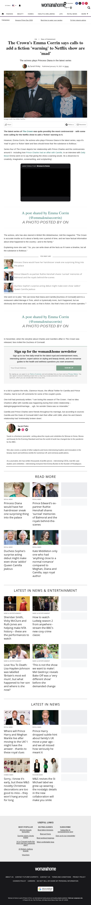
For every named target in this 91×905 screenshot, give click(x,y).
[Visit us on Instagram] (83, 3)
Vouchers (25, 855)
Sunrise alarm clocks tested (25, 837)
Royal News (72, 14)
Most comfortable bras (45, 842)
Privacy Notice (73, 374)
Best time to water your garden (51, 20)
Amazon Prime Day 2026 (24, 20)
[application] (45, 182)
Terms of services (36, 374)
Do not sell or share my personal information (57, 881)
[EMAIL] (27, 429)
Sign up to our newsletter (65, 836)
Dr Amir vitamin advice (78, 20)
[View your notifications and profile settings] (20, 5)
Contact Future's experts (26, 877)
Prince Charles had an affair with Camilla (44, 152)
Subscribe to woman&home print (65, 831)
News (67, 66)
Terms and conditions (61, 877)
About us (9, 877)
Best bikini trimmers (45, 830)
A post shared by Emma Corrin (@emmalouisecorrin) (45, 215)
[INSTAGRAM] (23, 429)
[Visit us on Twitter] (80, 3)
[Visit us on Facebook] (76, 3)
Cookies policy (19, 881)
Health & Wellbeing (46, 14)
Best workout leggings (45, 838)
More (84, 14)
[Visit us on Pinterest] (86, 3)
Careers (31, 881)
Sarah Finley (35, 66)
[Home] (3, 14)
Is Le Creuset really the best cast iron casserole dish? (25, 843)
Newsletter (82, 125)
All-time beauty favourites (26, 831)
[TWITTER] (20, 429)
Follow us (71, 125)
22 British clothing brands (26, 850)
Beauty (20, 14)
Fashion (9, 14)
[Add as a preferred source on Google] (45, 889)
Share (9, 125)
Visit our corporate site (75, 898)
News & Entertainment (48, 39)
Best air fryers (45, 834)
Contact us (45, 877)
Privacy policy (79, 877)
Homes (31, 14)
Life (61, 14)
